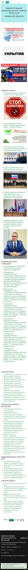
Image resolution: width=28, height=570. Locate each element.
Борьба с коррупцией (10, 436)
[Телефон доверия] (17, 520)
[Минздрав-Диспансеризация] (22, 520)
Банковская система (9, 434)
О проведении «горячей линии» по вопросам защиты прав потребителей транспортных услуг (15, 399)
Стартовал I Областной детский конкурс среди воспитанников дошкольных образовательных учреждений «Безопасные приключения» (13, 508)
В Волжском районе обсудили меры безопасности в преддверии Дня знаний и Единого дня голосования (14, 195)
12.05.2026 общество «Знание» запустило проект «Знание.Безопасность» (12, 410)
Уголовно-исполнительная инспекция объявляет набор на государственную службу (15, 148)
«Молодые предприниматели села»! (14, 470)
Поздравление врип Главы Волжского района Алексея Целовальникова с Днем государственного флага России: (13, 224)
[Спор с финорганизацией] (6, 520)
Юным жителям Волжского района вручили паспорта (14, 168)
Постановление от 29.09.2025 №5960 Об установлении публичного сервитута (14, 268)
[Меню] (3, 2)
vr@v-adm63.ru (10, 550)
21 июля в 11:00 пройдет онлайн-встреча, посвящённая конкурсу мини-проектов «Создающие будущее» (15, 475)
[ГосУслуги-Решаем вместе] (11, 519)
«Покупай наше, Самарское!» (12, 472)
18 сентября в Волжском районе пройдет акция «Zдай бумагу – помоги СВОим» (14, 125)
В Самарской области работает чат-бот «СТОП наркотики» (15, 94)
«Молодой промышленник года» (13, 468)
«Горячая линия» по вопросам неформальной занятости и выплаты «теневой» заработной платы (14, 379)
